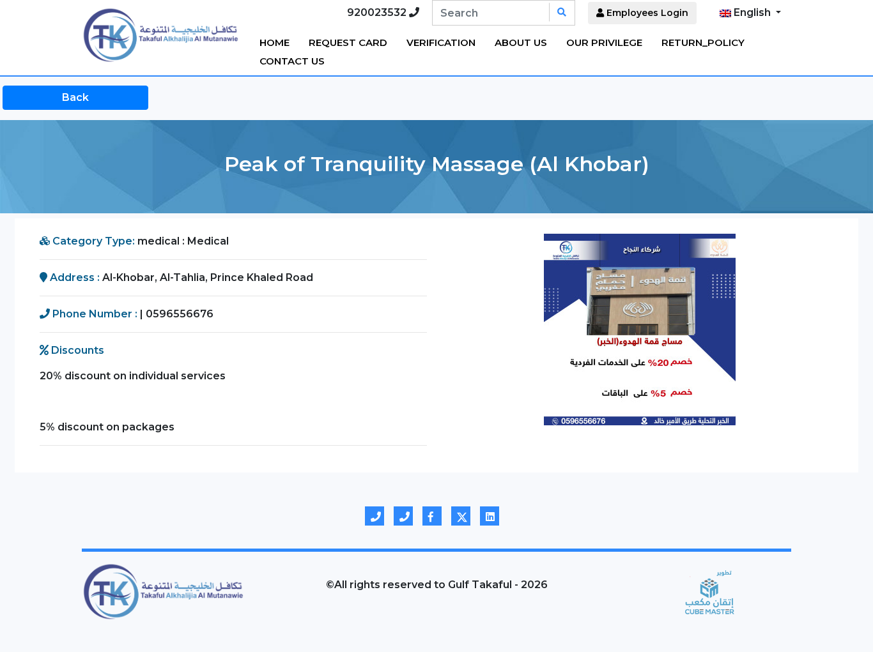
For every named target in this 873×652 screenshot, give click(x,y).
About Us (521, 42)
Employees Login (646, 13)
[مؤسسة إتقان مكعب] (709, 591)
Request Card (348, 42)
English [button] (752, 12)
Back (75, 97)
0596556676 (179, 314)
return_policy (703, 42)
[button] (475, 329)
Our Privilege (604, 42)
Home (274, 42)
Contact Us (292, 61)
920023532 (378, 12)
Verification (440, 42)
